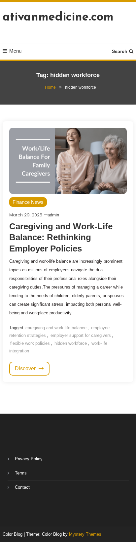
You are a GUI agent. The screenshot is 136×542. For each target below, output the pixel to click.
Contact (22, 487)
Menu (15, 51)
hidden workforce (70, 343)
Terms (21, 473)
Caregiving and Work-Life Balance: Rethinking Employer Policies (61, 237)
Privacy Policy (29, 458)
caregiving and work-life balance (55, 327)
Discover (26, 368)
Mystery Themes (85, 534)
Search (119, 51)
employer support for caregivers (81, 335)
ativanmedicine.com (58, 17)
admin (53, 214)
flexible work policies (30, 343)
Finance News (28, 202)
